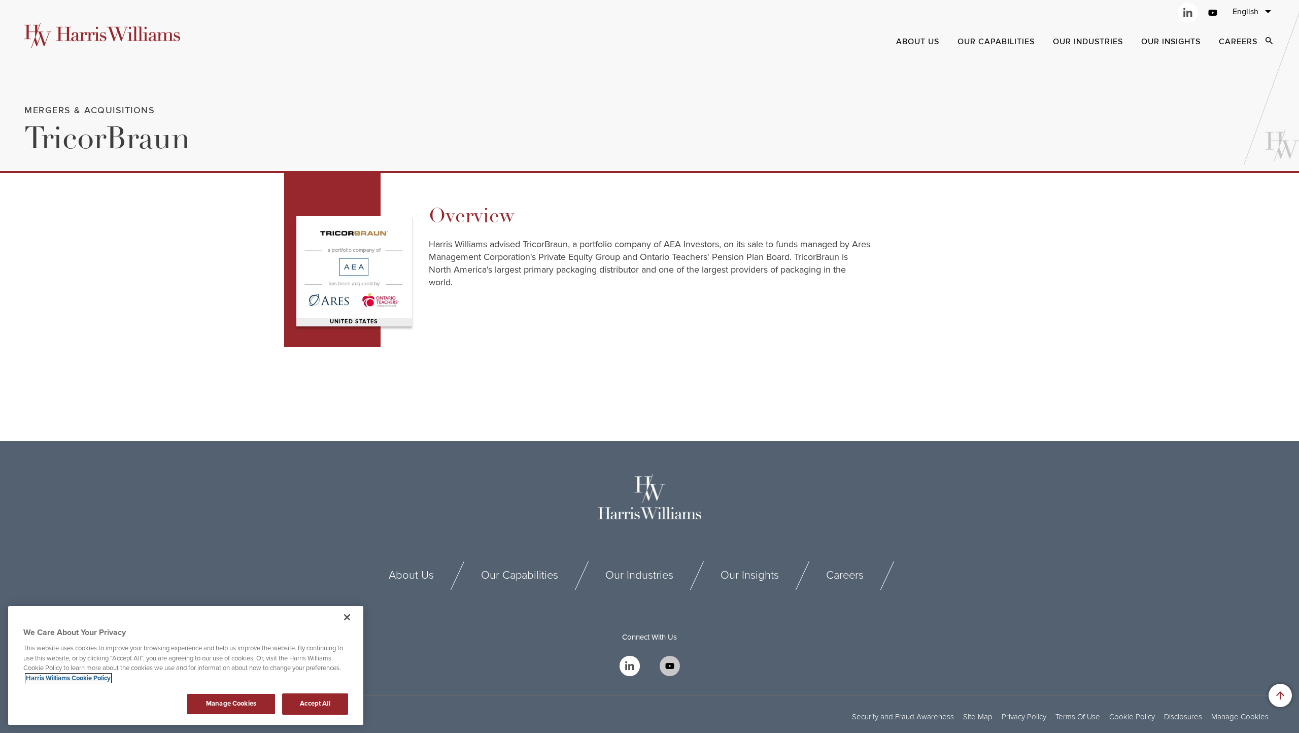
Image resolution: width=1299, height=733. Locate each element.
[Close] (347, 617)
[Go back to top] (1280, 695)
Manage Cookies (1240, 717)
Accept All (315, 703)
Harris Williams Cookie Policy (68, 678)
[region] (185, 665)
